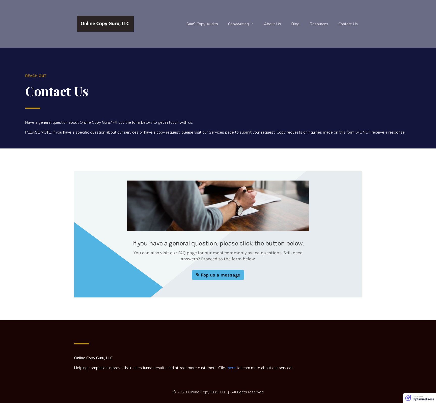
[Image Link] (105, 24)
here (232, 368)
